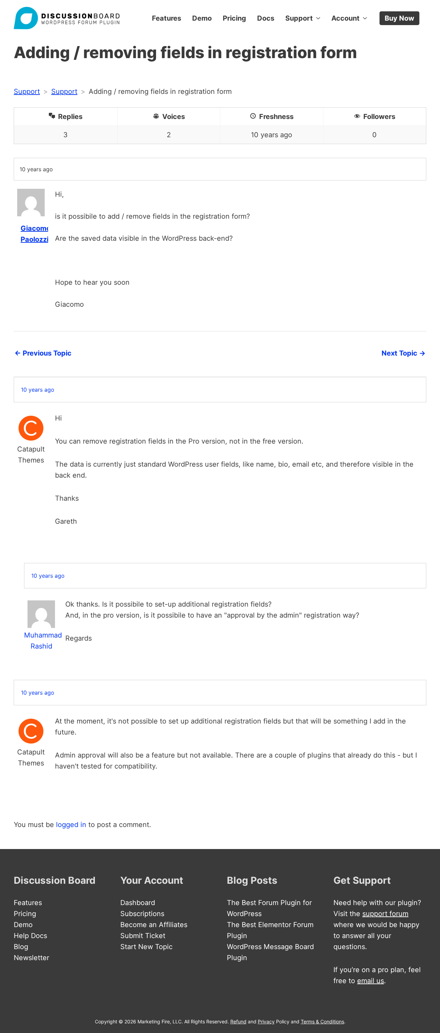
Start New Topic (146, 947)
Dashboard (137, 903)
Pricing (234, 18)
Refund (238, 1021)
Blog (21, 947)
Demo (202, 18)
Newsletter (31, 958)
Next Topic (404, 353)
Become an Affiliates (153, 925)
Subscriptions (142, 914)
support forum (385, 914)
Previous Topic (43, 353)
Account (345, 18)
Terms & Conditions (322, 1021)
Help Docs (30, 936)
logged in (71, 824)
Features (166, 18)
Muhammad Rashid (41, 640)
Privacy (266, 1021)
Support (299, 18)
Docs (265, 18)
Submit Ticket (142, 936)
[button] (399, 18)
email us (370, 981)
